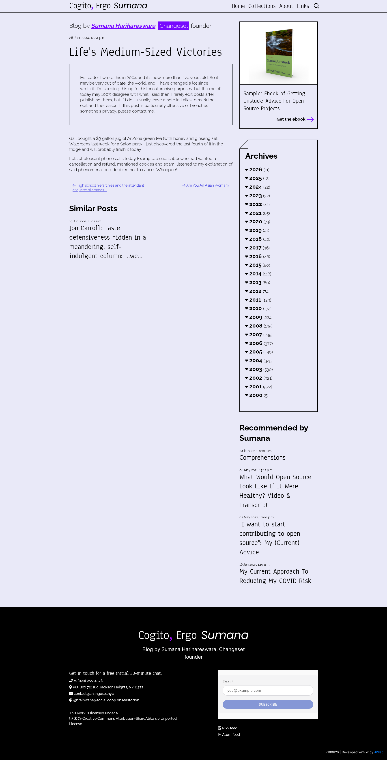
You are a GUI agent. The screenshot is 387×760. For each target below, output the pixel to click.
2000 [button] (258, 395)
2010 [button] (259, 308)
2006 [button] (260, 343)
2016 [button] (259, 256)
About (286, 6)
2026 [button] (258, 169)
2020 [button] (259, 221)
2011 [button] (259, 299)
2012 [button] (258, 291)
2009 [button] (260, 317)
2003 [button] (260, 369)
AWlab (378, 752)
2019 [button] (258, 230)
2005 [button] (260, 351)
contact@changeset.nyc (94, 694)
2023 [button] (259, 195)
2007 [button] (260, 334)
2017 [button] (259, 247)
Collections (262, 6)
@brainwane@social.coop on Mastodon (106, 700)
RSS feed (229, 728)
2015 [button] (259, 265)
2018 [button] (259, 239)
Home (238, 6)
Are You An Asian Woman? (207, 185)
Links (303, 6)
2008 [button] (260, 325)
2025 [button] (258, 178)
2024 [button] (259, 186)
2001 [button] (260, 386)
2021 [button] (259, 213)
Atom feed (230, 734)
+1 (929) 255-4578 (88, 681)
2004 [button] (260, 360)
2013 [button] (259, 282)
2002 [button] (260, 378)
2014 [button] (259, 273)
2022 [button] (259, 204)
